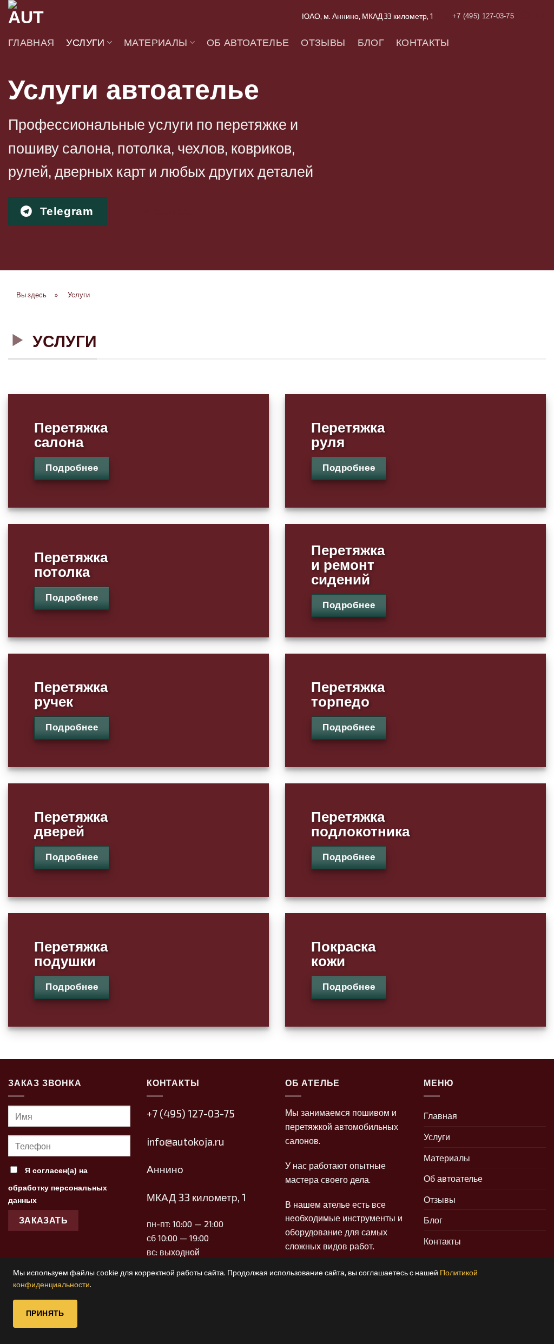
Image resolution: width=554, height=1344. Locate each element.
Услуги (85, 42)
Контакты (423, 42)
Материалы (155, 42)
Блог (371, 42)
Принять (45, 1313)
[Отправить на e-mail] (539, 16)
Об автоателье (248, 42)
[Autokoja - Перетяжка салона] (62, 16)
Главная (31, 42)
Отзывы (323, 42)
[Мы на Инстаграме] (524, 16)
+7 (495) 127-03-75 (191, 1113)
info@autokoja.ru (186, 1141)
